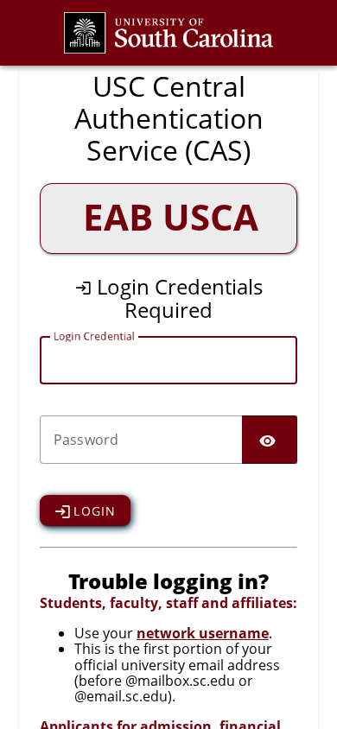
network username (203, 633)
